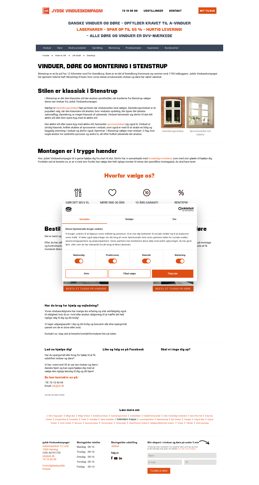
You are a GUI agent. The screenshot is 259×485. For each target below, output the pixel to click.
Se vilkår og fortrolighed (187, 449)
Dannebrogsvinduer (119, 416)
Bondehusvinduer (100, 416)
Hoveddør (93, 419)
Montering (114, 48)
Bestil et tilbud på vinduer (86, 288)
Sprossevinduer (91, 423)
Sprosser (78, 423)
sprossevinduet (116, 124)
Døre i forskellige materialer (175, 416)
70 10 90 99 (49, 459)
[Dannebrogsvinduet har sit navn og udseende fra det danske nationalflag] (173, 112)
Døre (60, 48)
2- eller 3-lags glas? (54, 416)
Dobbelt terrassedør (152, 416)
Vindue (180, 423)
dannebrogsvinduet (67, 107)
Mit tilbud (207, 10)
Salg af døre (199, 419)
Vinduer (47, 48)
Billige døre (70, 416)
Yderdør (189, 423)
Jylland (115, 446)
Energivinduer (61, 419)
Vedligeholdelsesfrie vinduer (162, 423)
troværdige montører (160, 158)
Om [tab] (174, 219)
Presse (47, 468)
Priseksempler (133, 48)
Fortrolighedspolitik (54, 465)
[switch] (112, 261)
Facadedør (73, 419)
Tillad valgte (129, 273)
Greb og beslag (202, 423)
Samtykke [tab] (84, 219)
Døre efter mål (196, 416)
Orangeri (187, 419)
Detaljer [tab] (129, 219)
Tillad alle (173, 273)
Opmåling (97, 48)
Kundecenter (172, 48)
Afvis (86, 273)
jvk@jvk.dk (58, 385)
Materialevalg (162, 419)
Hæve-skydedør (107, 419)
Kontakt (175, 10)
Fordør (83, 419)
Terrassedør (121, 423)
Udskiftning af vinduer (138, 423)
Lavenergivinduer (146, 419)
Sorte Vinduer (65, 423)
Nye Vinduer (176, 419)
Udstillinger (153, 10)
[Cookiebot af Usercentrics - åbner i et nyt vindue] (180, 209)
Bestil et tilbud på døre (173, 288)
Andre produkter (77, 48)
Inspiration (153, 48)
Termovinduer (107, 423)
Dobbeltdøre (135, 416)
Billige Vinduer (84, 416)
